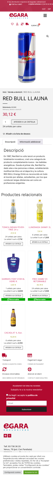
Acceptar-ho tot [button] (31, 472)
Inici (4, 92)
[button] (47, 36)
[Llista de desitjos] (12, 24)
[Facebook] (5, 435)
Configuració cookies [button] (13, 472)
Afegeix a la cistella (24, 121)
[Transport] (27, 24)
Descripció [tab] (10, 142)
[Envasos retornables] (22, 24)
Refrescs (6, 109)
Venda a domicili (15, 92)
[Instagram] (9, 435)
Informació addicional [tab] (30, 142)
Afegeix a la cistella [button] (13, 244)
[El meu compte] (17, 24)
